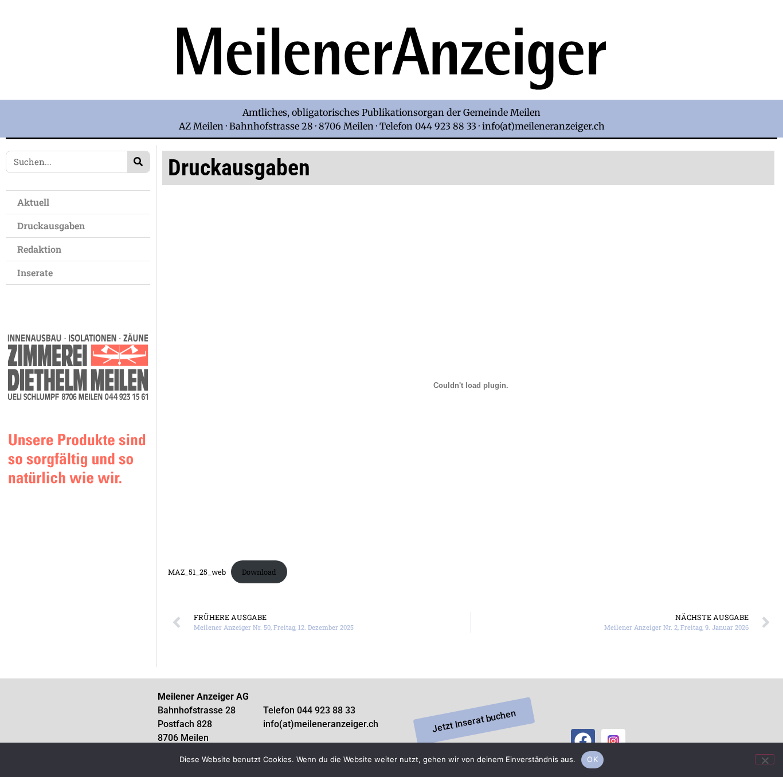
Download (259, 571)
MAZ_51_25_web (197, 571)
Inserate (35, 272)
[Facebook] (583, 741)
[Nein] (764, 759)
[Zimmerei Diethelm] (77, 509)
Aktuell (33, 202)
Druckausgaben (51, 225)
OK (592, 759)
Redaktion (39, 249)
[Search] (138, 161)
